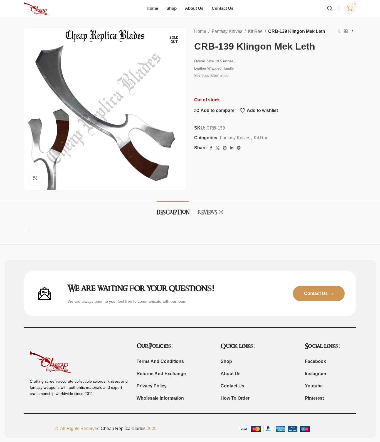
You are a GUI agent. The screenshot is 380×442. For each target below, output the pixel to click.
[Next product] (352, 31)
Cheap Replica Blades (123, 428)
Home (200, 31)
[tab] (173, 209)
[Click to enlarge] (35, 178)
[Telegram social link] (238, 148)
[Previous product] (339, 31)
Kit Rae (255, 31)
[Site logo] (37, 8)
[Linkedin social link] (231, 148)
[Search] (329, 8)
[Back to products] (345, 31)
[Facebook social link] (211, 148)
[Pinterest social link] (224, 148)
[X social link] (217, 148)
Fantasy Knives (227, 31)
